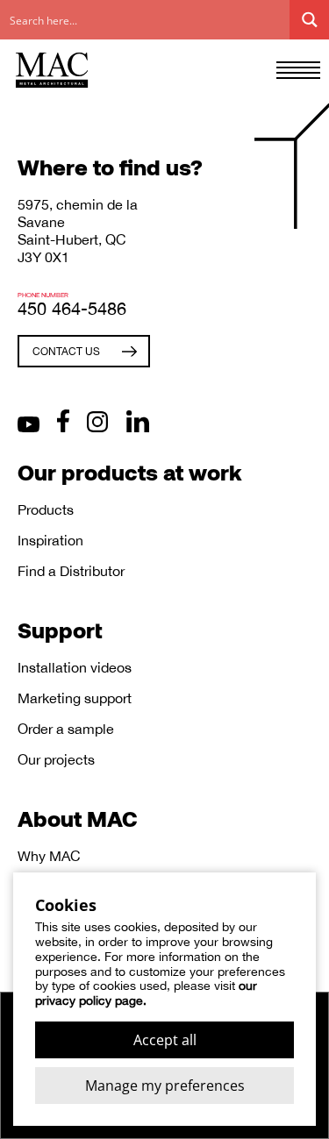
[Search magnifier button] (309, 19)
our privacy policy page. (146, 993)
